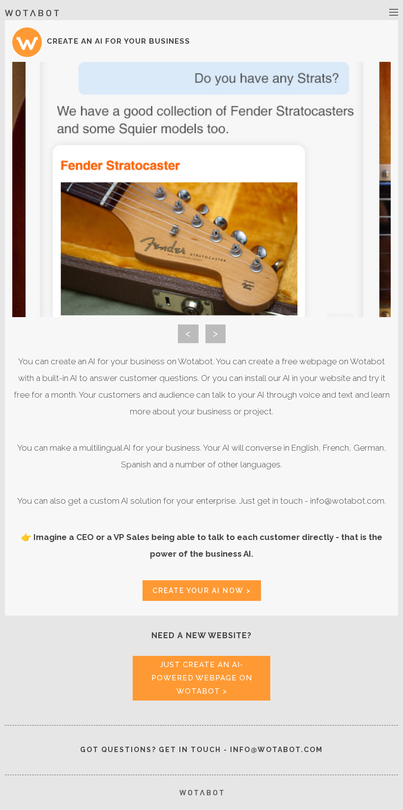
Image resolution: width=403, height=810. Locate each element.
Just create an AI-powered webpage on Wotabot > (201, 678)
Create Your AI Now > (201, 590)
